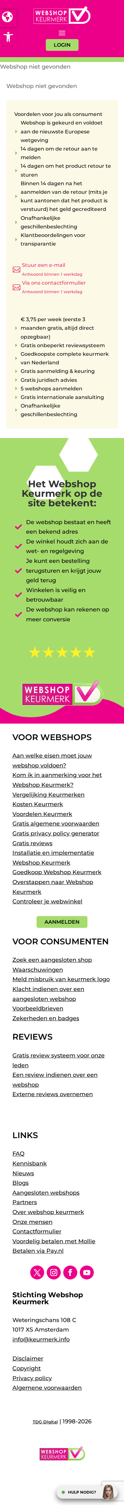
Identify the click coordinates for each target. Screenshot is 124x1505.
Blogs (20, 1182)
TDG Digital (45, 1421)
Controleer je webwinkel (47, 901)
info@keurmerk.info (41, 1339)
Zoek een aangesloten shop (52, 959)
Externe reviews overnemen (52, 1094)
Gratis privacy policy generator (55, 833)
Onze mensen (32, 1221)
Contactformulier (36, 1231)
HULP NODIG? (82, 1492)
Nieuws (23, 1173)
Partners (24, 1202)
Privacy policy (32, 1378)
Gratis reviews (32, 843)
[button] (8, 37)
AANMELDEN (62, 922)
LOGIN (62, 45)
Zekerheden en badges (45, 1018)
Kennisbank (29, 1163)
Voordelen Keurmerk (42, 814)
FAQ (18, 1153)
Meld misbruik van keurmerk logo (61, 979)
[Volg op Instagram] (54, 1272)
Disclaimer (27, 1358)
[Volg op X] (37, 1272)
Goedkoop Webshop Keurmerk (56, 872)
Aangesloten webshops (45, 1192)
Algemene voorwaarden (47, 1387)
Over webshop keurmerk (48, 1212)
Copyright (26, 1368)
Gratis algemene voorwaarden (55, 823)
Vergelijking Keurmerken (48, 794)
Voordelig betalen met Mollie (53, 1241)
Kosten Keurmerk (37, 804)
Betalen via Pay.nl (38, 1250)
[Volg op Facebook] (70, 1272)
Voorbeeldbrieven (37, 1008)
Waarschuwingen (37, 969)
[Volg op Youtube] (87, 1272)
